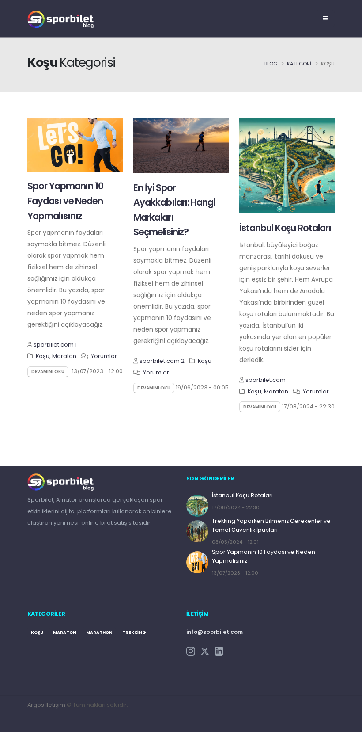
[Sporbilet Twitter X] (204, 650)
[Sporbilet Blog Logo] (60, 18)
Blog (270, 63)
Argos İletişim (46, 705)
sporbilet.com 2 (162, 361)
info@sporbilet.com (214, 632)
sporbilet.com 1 (55, 344)
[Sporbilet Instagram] (190, 650)
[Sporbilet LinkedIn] (219, 650)
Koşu (42, 356)
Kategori (299, 63)
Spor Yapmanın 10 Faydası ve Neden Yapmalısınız (65, 200)
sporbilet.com (265, 380)
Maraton (64, 356)
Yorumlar (104, 356)
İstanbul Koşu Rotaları (285, 227)
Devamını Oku (47, 371)
